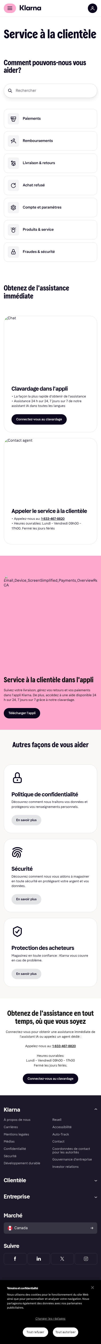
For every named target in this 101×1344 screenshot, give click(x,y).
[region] (50, 1312)
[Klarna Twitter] (62, 1258)
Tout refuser (35, 1332)
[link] (50, 118)
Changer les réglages (50, 1318)
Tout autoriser (65, 1332)
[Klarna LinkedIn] (38, 1258)
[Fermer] (92, 1287)
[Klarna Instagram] (86, 1258)
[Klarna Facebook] (15, 1258)
